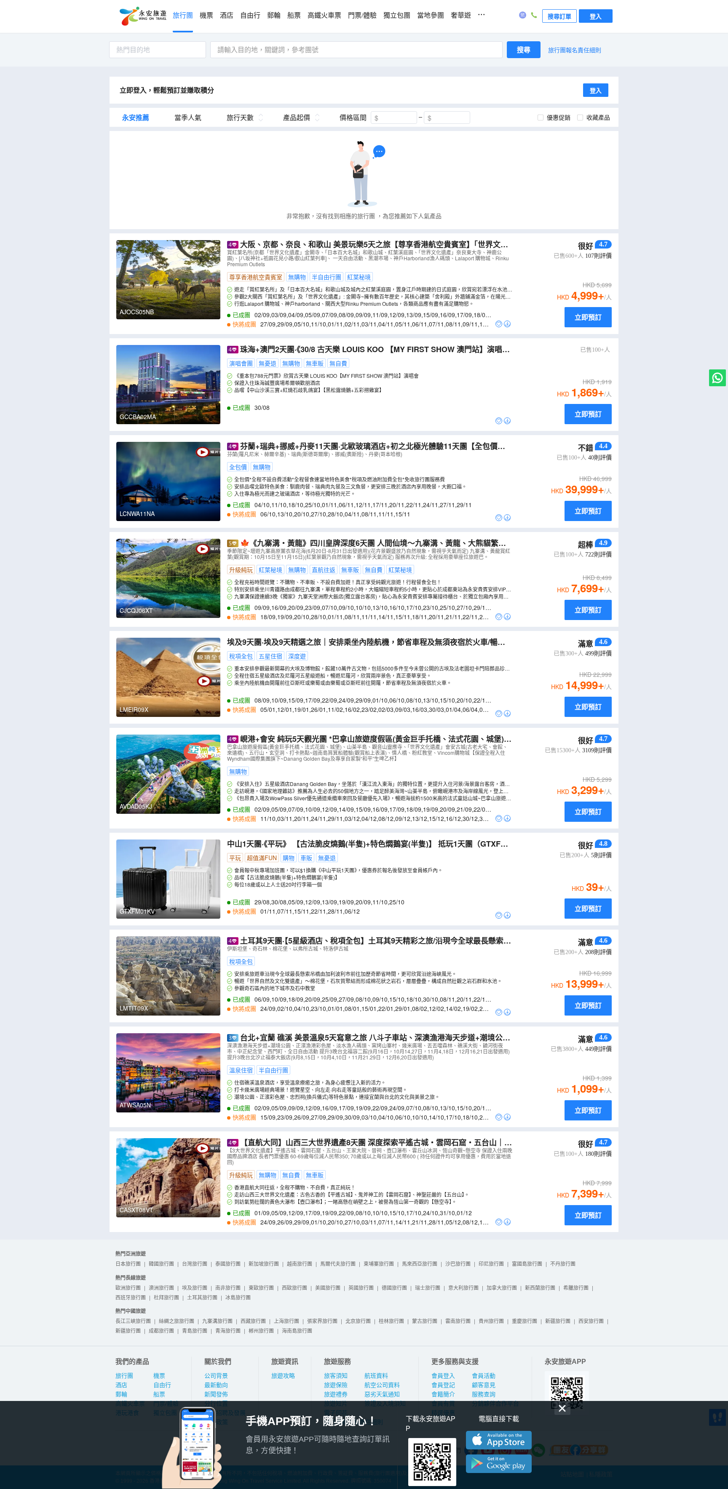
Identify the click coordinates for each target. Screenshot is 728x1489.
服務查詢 (483, 1394)
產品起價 (296, 117)
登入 (596, 16)
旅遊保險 (336, 1385)
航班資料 (376, 1375)
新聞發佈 (216, 1394)
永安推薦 (135, 117)
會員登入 (443, 1375)
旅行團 (183, 15)
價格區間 (353, 117)
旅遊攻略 (283, 1375)
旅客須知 (336, 1375)
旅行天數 (240, 117)
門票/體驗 (362, 15)
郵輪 (274, 15)
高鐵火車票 (324, 15)
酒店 (226, 15)
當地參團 (430, 15)
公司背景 (216, 1375)
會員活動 (483, 1375)
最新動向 (216, 1385)
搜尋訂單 (559, 16)
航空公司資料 (382, 1385)
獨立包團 (396, 15)
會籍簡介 (443, 1394)
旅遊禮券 (336, 1394)
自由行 (250, 15)
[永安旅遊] (142, 16)
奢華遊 (461, 15)
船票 (294, 15)
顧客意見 (483, 1385)
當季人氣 (187, 117)
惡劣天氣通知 (382, 1394)
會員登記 (443, 1385)
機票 (206, 15)
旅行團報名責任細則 (574, 49)
